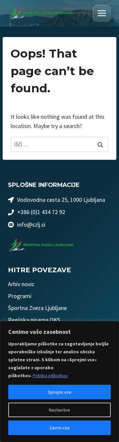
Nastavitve (59, 410)
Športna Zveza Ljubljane (37, 308)
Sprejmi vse (59, 392)
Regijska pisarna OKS (34, 320)
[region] (59, 381)
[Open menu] (102, 13)
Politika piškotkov (50, 375)
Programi (19, 296)
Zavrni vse (59, 428)
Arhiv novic (21, 284)
